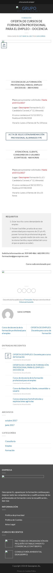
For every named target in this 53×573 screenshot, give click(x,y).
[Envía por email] (33, 291)
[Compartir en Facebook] (24, 291)
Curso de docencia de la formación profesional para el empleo (14, 330)
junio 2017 (9, 425)
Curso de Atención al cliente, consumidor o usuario (31, 389)
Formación (26, 18)
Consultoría (10, 441)
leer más (5, 500)
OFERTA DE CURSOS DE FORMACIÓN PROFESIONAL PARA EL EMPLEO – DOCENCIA (31, 367)
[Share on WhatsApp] (19, 291)
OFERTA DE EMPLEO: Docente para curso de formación (41, 330)
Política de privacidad (14, 515)
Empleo (8, 445)
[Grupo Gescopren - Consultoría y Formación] (28, 8)
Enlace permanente (26, 302)
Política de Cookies (13, 520)
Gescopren (40, 36)
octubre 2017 (11, 420)
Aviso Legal (10, 524)
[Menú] (3, 8)
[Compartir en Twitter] (29, 291)
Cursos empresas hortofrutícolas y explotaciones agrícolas (28, 400)
